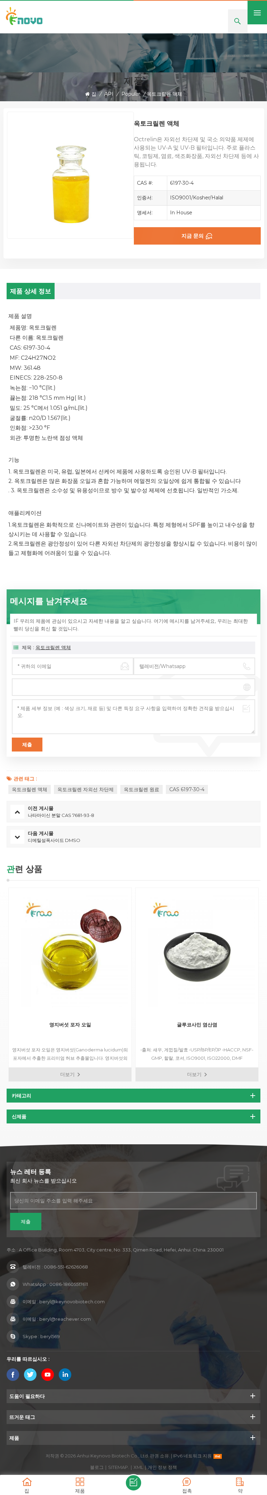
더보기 (67, 1074)
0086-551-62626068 (66, 1267)
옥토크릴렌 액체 (53, 647)
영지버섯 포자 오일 (70, 1024)
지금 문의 (192, 235)
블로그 (97, 1467)
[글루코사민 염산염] (197, 949)
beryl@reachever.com (65, 1319)
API (108, 94)
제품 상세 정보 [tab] (30, 291)
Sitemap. (118, 1467)
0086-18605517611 (68, 1284)
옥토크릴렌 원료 (141, 789)
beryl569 (50, 1336)
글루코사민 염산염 (197, 1024)
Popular (130, 94)
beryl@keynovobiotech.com (72, 1301)
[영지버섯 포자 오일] (70, 949)
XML (138, 1467)
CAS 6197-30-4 (186, 789)
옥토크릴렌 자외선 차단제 (85, 789)
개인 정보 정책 (162, 1467)
